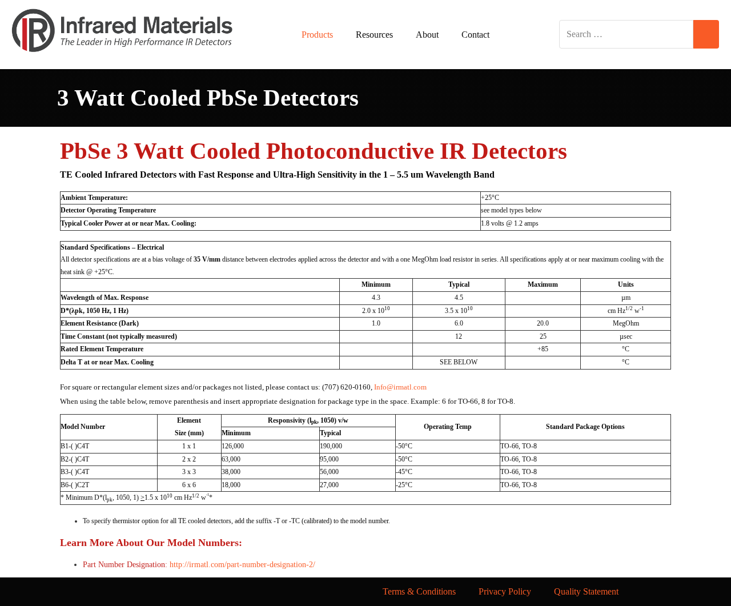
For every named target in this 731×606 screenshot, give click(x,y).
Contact (475, 34)
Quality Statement (586, 591)
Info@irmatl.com (400, 387)
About (427, 34)
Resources (374, 34)
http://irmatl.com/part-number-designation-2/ (242, 564)
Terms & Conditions (419, 591)
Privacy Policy (505, 591)
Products (317, 34)
